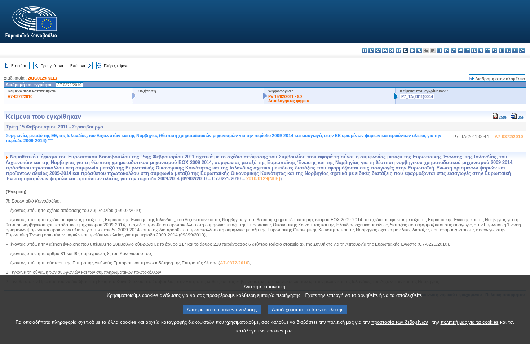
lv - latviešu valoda (446, 50)
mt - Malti (467, 50)
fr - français (419, 50)
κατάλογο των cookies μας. (265, 331)
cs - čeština (378, 50)
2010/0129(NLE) (42, 78)
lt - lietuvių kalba (453, 50)
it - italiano (439, 50)
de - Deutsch (391, 50)
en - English (412, 50)
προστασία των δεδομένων (399, 322)
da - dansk (385, 50)
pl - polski (480, 50)
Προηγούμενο (52, 66)
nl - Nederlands (474, 50)
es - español (371, 50)
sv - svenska (522, 50)
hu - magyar (460, 50)
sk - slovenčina (501, 50)
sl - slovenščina (508, 50)
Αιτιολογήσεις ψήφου (288, 101)
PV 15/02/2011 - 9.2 (285, 96)
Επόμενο (77, 66)
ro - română (494, 50)
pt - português (487, 50)
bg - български (364, 50)
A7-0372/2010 (20, 96)
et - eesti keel (398, 50)
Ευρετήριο (19, 66)
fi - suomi (515, 50)
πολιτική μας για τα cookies (470, 322)
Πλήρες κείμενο (116, 66)
